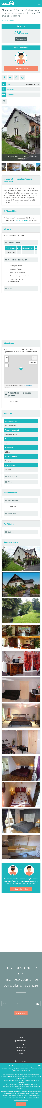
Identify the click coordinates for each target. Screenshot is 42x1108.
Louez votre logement (21, 1044)
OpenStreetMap (28, 385)
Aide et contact (21, 1047)
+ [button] (7, 357)
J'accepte (21, 1104)
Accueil (21, 1037)
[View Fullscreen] (6, 365)
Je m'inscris (21, 1013)
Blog (21, 1054)
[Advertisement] (21, 316)
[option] (14, 167)
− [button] (7, 360)
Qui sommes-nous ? (21, 1041)
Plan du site (21, 1050)
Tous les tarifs (21, 39)
